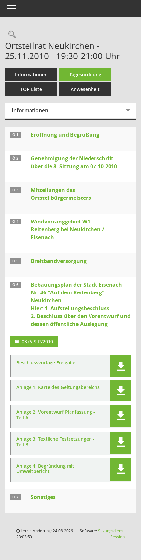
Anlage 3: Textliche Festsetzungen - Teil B (55, 442)
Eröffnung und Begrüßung (65, 134)
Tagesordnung (85, 74)
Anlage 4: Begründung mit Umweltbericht (45, 469)
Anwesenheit (85, 89)
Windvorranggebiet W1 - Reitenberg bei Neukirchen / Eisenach (67, 229)
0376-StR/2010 (37, 341)
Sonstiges (43, 497)
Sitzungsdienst (111, 534)
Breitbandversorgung (59, 261)
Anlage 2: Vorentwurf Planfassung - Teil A (55, 415)
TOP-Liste (31, 89)
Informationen (31, 74)
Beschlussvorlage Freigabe (45, 363)
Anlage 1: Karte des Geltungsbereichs (58, 387)
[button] (120, 366)
